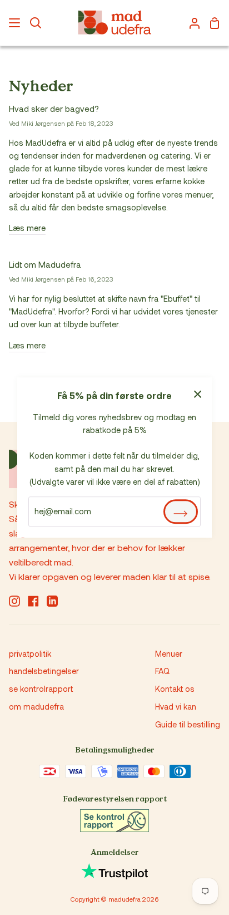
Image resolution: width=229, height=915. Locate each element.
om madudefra (36, 706)
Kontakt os (175, 688)
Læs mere (27, 228)
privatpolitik (30, 653)
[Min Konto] (190, 23)
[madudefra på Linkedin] (52, 601)
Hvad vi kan (175, 706)
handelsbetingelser (44, 671)
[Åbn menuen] (15, 23)
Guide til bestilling (187, 724)
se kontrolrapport (41, 688)
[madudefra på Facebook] (33, 601)
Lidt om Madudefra (45, 264)
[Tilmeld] (180, 511)
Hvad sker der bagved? (54, 109)
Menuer (168, 653)
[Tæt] (198, 392)
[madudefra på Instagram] (14, 601)
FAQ (162, 671)
